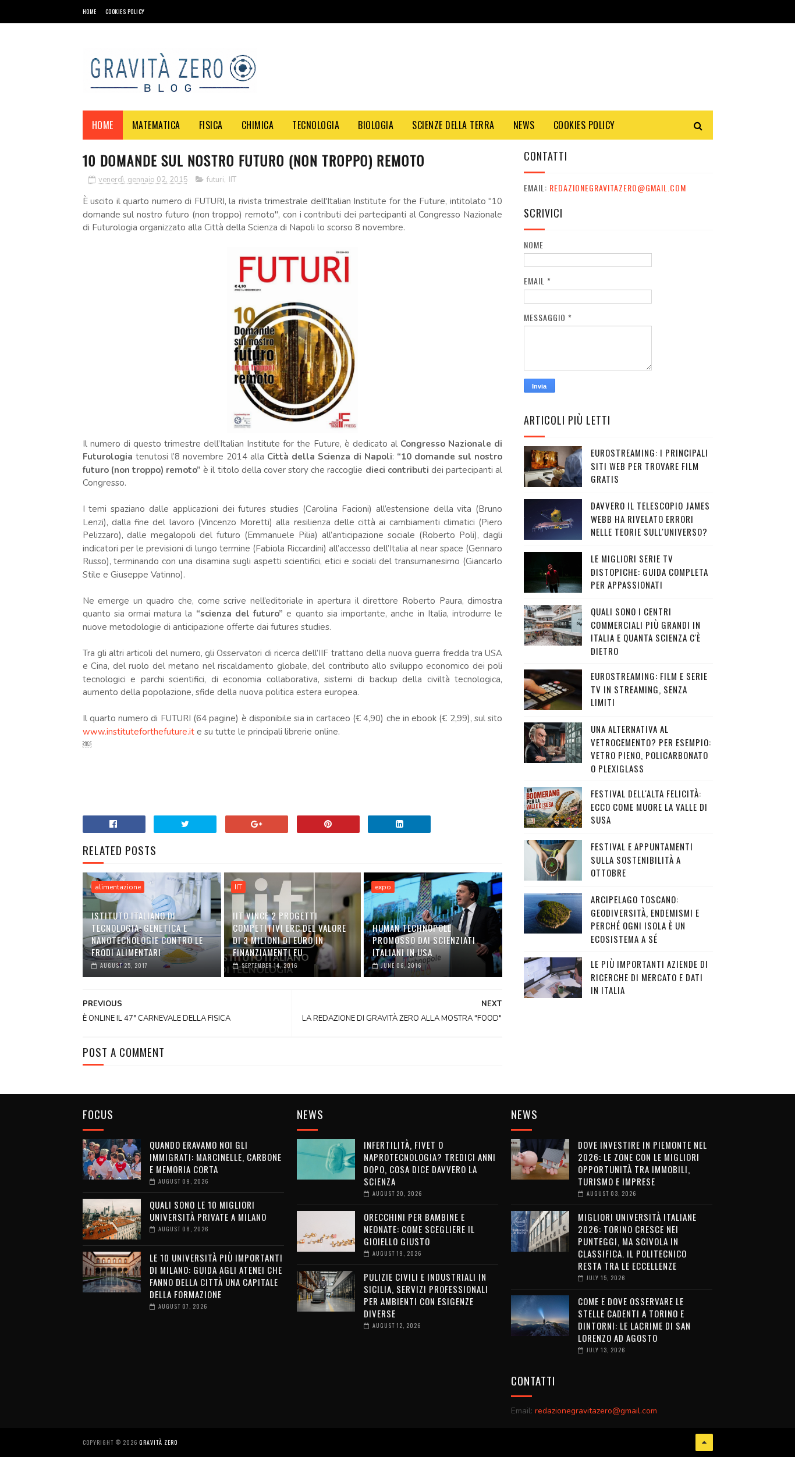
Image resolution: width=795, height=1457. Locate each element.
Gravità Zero (158, 1442)
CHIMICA (258, 125)
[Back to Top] (704, 1442)
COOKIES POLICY (125, 11)
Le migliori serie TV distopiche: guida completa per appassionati (649, 571)
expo (383, 887)
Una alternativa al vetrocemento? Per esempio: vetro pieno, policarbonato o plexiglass (651, 748)
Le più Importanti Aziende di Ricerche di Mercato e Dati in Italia (649, 976)
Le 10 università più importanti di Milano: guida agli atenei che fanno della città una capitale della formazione (216, 1276)
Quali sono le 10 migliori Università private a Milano (208, 1210)
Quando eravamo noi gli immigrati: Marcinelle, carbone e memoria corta (216, 1156)
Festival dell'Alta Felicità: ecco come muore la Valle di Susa (649, 806)
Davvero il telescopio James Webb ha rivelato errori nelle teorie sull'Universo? (650, 518)
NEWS (524, 125)
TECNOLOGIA (315, 125)
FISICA (211, 125)
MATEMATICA (156, 125)
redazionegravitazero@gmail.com (617, 187)
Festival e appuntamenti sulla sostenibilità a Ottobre (642, 859)
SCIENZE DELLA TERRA (453, 125)
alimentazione (118, 887)
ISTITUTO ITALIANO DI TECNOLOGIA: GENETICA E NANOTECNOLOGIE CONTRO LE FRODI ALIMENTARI (147, 934)
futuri (215, 179)
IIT (232, 179)
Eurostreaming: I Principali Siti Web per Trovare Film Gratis (649, 465)
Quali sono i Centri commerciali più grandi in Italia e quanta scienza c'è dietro (646, 631)
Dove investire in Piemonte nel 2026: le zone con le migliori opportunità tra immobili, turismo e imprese (642, 1163)
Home (90, 11)
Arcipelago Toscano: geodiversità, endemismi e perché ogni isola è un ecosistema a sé (645, 919)
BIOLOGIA (375, 125)
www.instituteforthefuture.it (138, 732)
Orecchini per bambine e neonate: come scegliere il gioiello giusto (419, 1229)
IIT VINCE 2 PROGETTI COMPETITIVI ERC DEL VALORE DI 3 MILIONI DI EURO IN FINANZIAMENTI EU (289, 934)
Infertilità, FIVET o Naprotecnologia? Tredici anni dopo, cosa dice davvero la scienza (430, 1163)
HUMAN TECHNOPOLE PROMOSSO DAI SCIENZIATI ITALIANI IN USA (423, 940)
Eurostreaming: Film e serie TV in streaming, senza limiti (649, 688)
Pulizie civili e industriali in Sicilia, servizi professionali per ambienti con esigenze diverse (426, 1295)
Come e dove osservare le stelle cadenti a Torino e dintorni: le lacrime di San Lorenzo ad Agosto (634, 1319)
